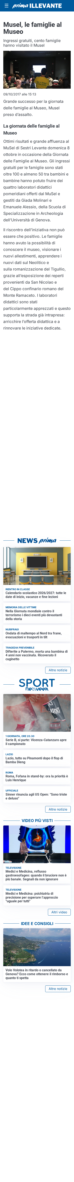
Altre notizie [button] (58, 670)
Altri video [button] (59, 912)
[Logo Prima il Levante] (37, 6)
